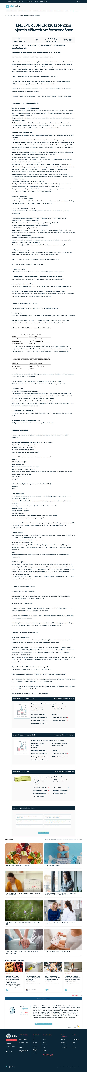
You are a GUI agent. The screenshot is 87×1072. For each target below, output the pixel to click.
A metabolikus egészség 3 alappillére (17, 865)
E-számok (74, 1047)
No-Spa (44, 1047)
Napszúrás (35, 1053)
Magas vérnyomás (59, 11)
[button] (24, 1035)
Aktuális (9, 1)
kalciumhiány (68, 973)
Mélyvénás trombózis (35, 1050)
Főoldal (6, 15)
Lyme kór (67, 11)
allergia (50, 11)
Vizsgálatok (63, 1042)
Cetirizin (44, 1042)
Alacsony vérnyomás (35, 1046)
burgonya (8, 973)
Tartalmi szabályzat (9, 1051)
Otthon (27, 973)
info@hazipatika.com (77, 1066)
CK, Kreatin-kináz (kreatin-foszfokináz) (23, 1051)
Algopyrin (44, 1039)
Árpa (33, 1039)
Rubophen (44, 1050)
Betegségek (63, 1039)
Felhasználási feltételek (10, 1046)
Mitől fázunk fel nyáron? (52, 865)
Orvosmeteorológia (11, 11)
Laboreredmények (43, 1)
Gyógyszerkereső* (47, 1034)
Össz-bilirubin (21, 1044)
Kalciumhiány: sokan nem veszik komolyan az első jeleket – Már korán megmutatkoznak (73, 978)
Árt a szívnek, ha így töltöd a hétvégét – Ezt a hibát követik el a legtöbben (52, 978)
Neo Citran (44, 1044)
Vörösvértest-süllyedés (23, 1039)
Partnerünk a (70, 1027)
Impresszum (8, 1043)
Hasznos (36, 1)
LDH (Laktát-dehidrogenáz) (23, 1042)
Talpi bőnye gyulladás (35, 1043)
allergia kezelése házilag (39, 11)
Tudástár (73, 1044)
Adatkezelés (8, 1048)
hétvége (47, 973)
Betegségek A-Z (29, 1)
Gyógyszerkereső (21, 1)
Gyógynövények (64, 1044)
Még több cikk (75, 995)
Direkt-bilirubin (21, 1047)
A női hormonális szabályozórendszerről (57, 951)
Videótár (73, 1042)
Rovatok (14, 1)
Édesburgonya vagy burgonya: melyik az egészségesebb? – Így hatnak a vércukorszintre (13, 979)
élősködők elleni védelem (25, 11)
